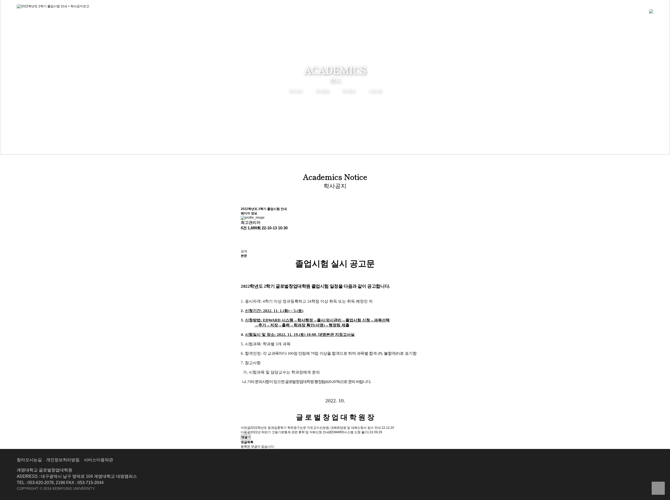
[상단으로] (658, 488)
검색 (244, 251)
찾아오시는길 (29, 460)
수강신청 (375, 91)
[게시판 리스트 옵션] (243, 244)
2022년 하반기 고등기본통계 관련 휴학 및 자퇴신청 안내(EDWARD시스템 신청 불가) (309, 432)
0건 (244, 228)
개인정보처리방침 (63, 460)
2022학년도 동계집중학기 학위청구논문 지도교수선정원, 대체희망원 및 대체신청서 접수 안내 (315, 428)
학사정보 (348, 91)
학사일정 (322, 91)
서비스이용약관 (98, 460)
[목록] (243, 235)
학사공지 (295, 91)
